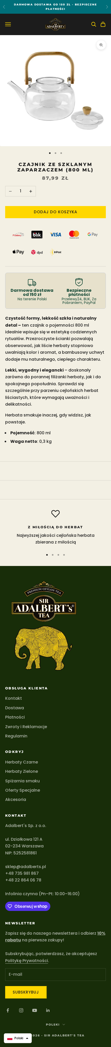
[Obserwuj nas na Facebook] (7, 1010)
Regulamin (16, 736)
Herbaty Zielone (21, 771)
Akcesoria (15, 799)
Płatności (15, 717)
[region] (55, 528)
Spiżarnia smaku (22, 781)
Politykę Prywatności (26, 961)
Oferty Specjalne (22, 790)
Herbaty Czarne (21, 762)
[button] (17, 1038)
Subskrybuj (26, 992)
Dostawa (14, 708)
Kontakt (13, 698)
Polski (53, 1024)
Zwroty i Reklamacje (26, 727)
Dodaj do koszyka (55, 212)
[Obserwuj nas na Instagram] (21, 1010)
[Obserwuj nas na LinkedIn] (48, 1010)
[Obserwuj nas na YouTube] (34, 1010)
